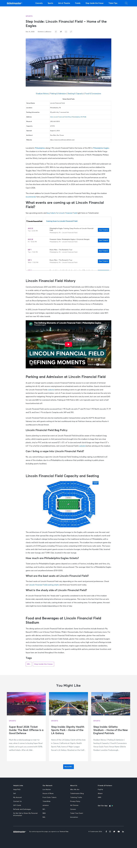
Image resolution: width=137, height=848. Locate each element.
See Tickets (103, 230)
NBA (44, 813)
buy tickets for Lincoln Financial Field (62, 213)
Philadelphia (40, 148)
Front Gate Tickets (49, 797)
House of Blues (48, 793)
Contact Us (17, 801)
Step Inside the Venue (94, 3)
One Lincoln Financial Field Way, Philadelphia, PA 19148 (68, 117)
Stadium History (42, 93)
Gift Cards (17, 805)
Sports (50, 3)
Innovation (74, 817)
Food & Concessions (93, 93)
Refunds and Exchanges (22, 809)
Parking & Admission (58, 93)
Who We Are (74, 789)
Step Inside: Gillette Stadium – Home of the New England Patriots (110, 730)
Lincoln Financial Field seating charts (44, 585)
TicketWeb (46, 801)
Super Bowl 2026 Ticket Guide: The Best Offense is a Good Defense (26, 730)
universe (46, 805)
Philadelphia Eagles (101, 148)
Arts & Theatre (64, 3)
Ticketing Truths (76, 797)
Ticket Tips (113, 3)
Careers (73, 809)
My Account (17, 797)
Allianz (100, 793)
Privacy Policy (75, 801)
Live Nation (47, 789)
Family (77, 3)
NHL (44, 817)
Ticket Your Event (76, 813)
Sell (14, 793)
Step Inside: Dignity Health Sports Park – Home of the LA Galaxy (67, 730)
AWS (99, 797)
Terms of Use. (64, 831)
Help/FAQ (16, 789)
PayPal (100, 789)
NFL (28, 664)
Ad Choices (74, 805)
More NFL (68, 767)
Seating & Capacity (75, 93)
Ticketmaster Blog (77, 793)
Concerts (39, 3)
